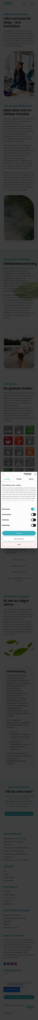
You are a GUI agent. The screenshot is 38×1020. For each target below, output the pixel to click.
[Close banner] (35, 474)
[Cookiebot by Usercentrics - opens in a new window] (23, 474)
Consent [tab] (7, 479)
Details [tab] (19, 479)
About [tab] (31, 479)
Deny (19, 544)
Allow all (19, 533)
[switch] (33, 514)
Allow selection (19, 539)
